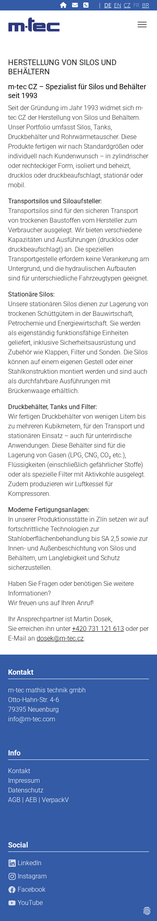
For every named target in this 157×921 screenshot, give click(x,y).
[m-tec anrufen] (86, 5)
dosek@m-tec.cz (60, 638)
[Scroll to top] (139, 903)
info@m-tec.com (31, 719)
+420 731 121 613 (98, 628)
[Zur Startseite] (64, 5)
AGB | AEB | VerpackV (38, 800)
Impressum (24, 780)
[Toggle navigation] (142, 24)
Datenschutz (25, 790)
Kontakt (19, 771)
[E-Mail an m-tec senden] (75, 5)
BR (145, 5)
